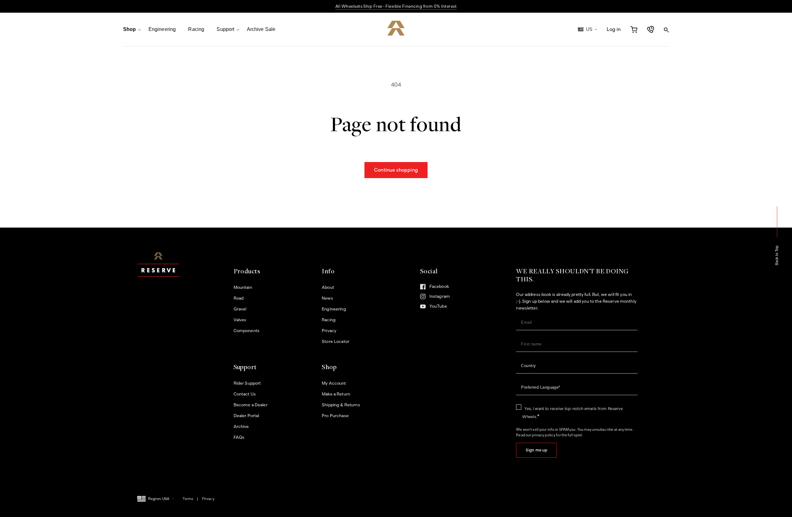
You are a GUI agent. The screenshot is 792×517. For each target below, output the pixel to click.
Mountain (243, 287)
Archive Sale (261, 29)
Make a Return (336, 394)
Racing (196, 29)
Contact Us (245, 394)
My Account (334, 383)
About (328, 287)
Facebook (434, 288)
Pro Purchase (335, 415)
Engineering (162, 29)
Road (239, 298)
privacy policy (543, 435)
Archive (241, 426)
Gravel (240, 309)
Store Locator (335, 341)
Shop (129, 29)
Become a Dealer (251, 405)
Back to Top (777, 256)
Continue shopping (396, 170)
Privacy (329, 330)
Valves (240, 320)
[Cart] (634, 29)
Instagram (446, 298)
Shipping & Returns (341, 405)
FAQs (239, 437)
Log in (614, 29)
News (327, 298)
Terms (188, 499)
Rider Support (247, 383)
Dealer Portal (246, 415)
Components (247, 330)
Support (225, 29)
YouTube (433, 308)
